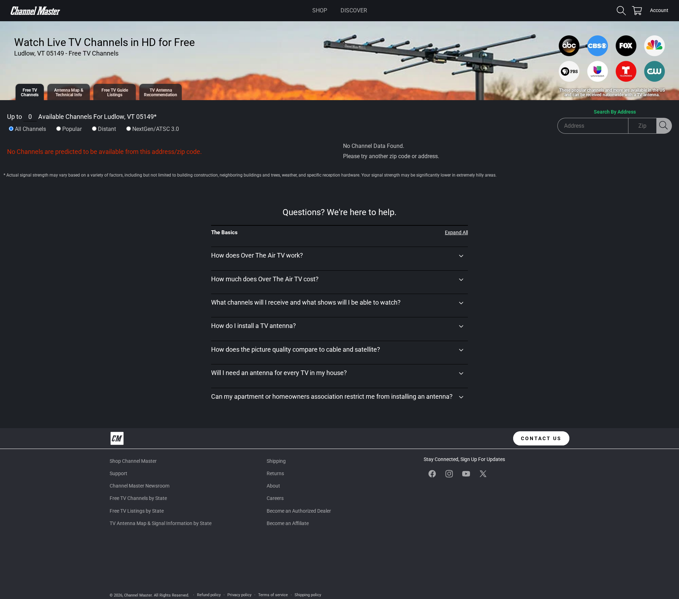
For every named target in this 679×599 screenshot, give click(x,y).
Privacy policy (239, 595)
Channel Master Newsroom (139, 486)
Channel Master (138, 595)
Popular (72, 129)
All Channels (30, 129)
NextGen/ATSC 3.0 (155, 129)
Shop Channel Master (133, 461)
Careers (275, 498)
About (273, 486)
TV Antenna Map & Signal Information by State (160, 523)
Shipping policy (308, 595)
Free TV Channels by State (138, 498)
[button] (320, 10)
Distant (107, 129)
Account (659, 11)
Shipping (276, 461)
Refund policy (209, 595)
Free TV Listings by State (137, 511)
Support (118, 473)
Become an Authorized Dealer (299, 511)
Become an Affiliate (288, 523)
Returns (275, 473)
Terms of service (273, 595)
